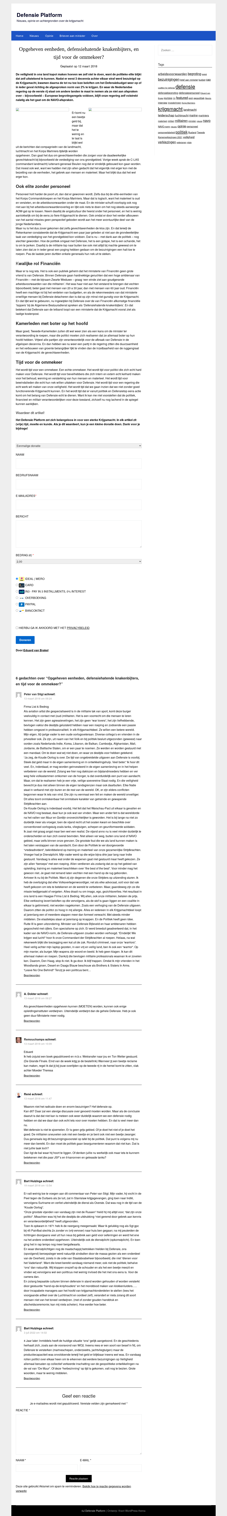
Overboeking (35, 598)
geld (191, 98)
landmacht (189, 109)
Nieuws (34, 36)
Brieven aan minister (72, 36)
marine (193, 115)
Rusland (192, 132)
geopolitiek (198, 98)
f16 (174, 98)
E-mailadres (26, 496)
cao (208, 79)
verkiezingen (167, 142)
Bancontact (34, 610)
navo (207, 120)
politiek (181, 131)
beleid (204, 74)
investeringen (174, 102)
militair (171, 120)
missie (199, 121)
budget (202, 79)
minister (192, 120)
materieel (162, 120)
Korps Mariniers (188, 103)
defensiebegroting (168, 93)
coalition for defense (166, 87)
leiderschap (166, 115)
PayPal (30, 604)
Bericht (22, 516)
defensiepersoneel (189, 93)
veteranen (181, 142)
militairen (181, 120)
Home (19, 36)
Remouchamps (34, 1039)
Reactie (23, 1410)
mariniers (203, 115)
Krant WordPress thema (131, 1510)
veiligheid (189, 137)
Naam (20, 454)
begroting (194, 73)
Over (95, 36)
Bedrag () (25, 555)
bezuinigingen (168, 79)
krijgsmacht (170, 108)
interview (162, 102)
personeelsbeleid (166, 132)
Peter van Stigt (34, 694)
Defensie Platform (39, 14)
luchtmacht (182, 115)
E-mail (85, 1460)
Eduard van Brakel (35, 650)
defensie (185, 86)
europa (168, 98)
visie (189, 142)
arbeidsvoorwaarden (172, 73)
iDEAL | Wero (34, 579)
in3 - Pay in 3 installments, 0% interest (55, 591)
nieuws (174, 126)
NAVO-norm (164, 126)
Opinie (49, 36)
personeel (192, 126)
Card (29, 585)
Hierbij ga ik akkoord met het (54, 628)
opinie (182, 126)
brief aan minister (189, 79)
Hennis (208, 98)
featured (182, 97)
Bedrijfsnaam (27, 475)
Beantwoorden (32, 975)
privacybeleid (78, 628)
